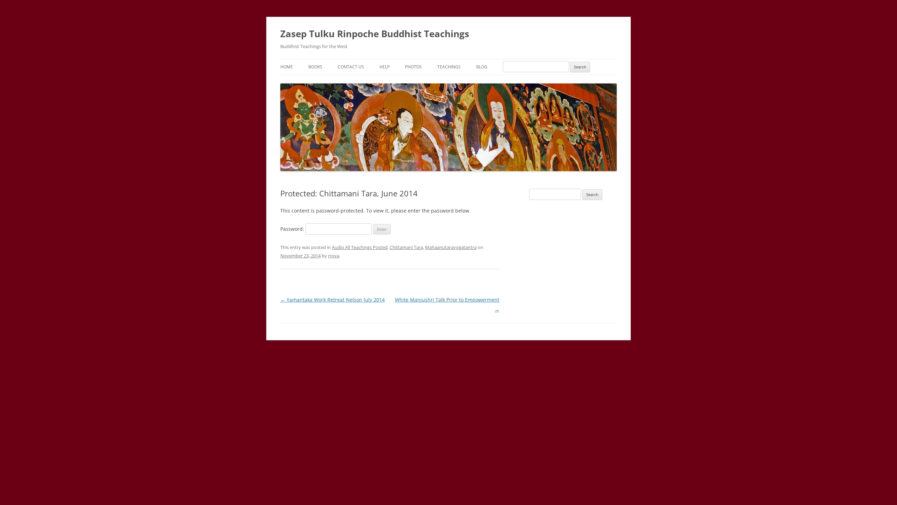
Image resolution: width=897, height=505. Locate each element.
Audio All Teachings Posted (360, 247)
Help (384, 67)
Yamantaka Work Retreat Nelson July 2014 (332, 299)
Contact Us (351, 67)
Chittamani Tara (406, 247)
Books (315, 67)
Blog (481, 67)
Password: (293, 228)
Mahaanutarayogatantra (451, 247)
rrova (333, 255)
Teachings (449, 67)
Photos (413, 67)
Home (286, 67)
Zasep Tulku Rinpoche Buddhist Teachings (374, 33)
